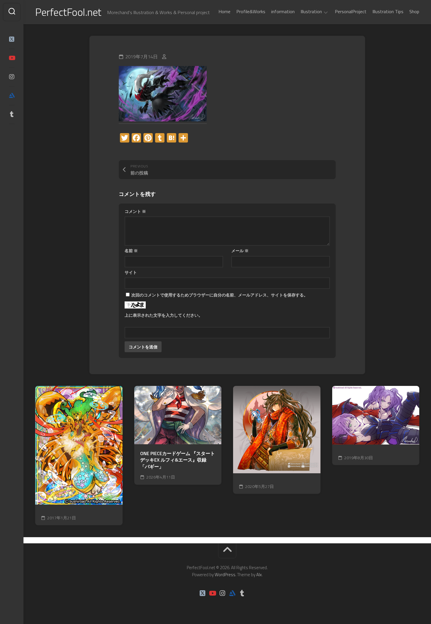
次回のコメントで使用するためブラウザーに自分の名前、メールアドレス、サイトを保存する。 (219, 295)
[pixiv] (12, 132)
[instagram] (12, 77)
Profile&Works (250, 11)
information (283, 11)
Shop (414, 11)
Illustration (311, 12)
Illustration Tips (387, 11)
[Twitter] (12, 39)
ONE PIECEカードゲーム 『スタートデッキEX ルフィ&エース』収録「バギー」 (177, 460)
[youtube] (12, 58)
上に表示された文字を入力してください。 (164, 315)
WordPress (225, 574)
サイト (131, 272)
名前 (131, 250)
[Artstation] (12, 95)
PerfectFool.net (68, 12)
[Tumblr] (12, 114)
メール (240, 250)
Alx (259, 574)
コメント (135, 211)
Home (224, 11)
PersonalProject (350, 11)
